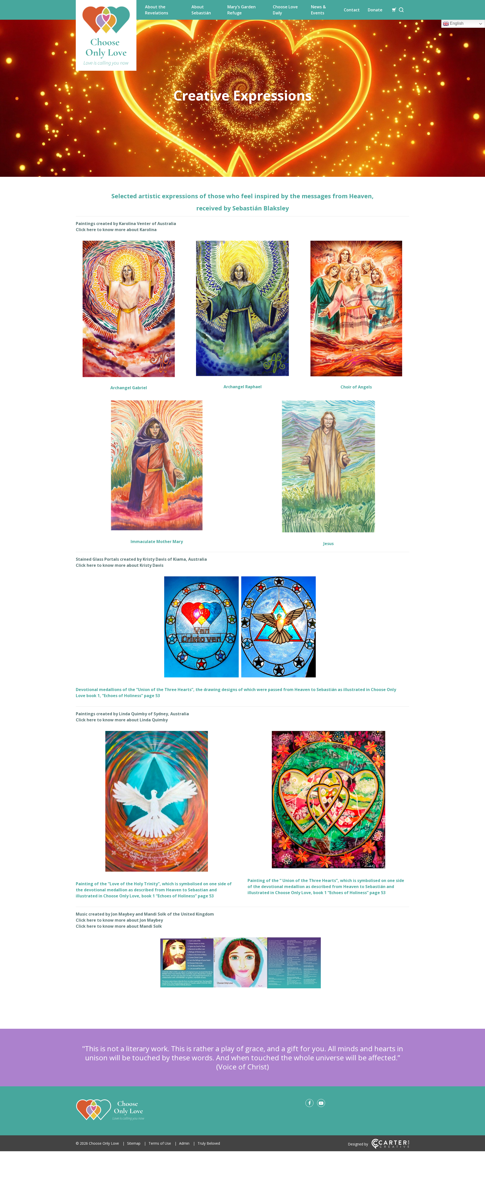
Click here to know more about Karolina (116, 229)
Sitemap (133, 1143)
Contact (352, 10)
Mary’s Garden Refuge (241, 10)
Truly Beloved (209, 1143)
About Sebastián (201, 10)
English (456, 23)
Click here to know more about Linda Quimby (122, 720)
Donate (375, 10)
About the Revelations (156, 10)
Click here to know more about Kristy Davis (119, 565)
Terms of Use (160, 1143)
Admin (184, 1143)
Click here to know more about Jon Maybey (119, 920)
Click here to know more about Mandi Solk (119, 926)
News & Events (318, 10)
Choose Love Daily (285, 10)
